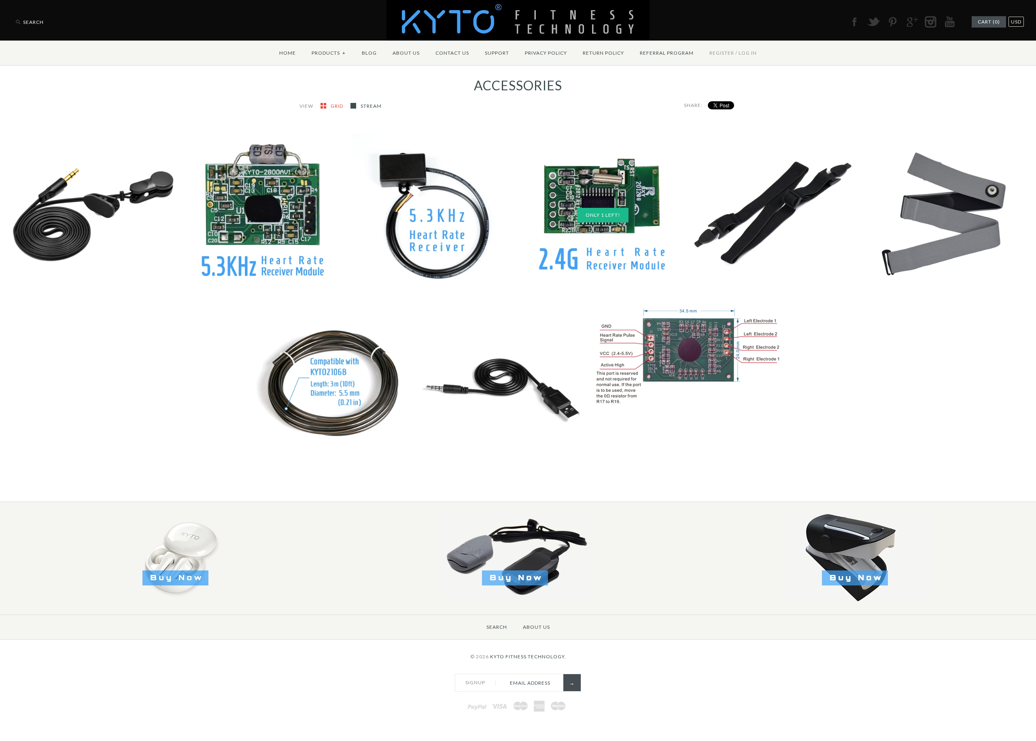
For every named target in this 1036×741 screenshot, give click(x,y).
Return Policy (603, 53)
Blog (369, 53)
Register (721, 53)
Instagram (930, 22)
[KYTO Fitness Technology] (518, 5)
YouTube (949, 22)
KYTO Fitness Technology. (528, 656)
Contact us (452, 53)
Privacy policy (546, 53)
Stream (371, 106)
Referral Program (667, 53)
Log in (748, 53)
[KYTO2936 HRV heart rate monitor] (857, 599)
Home (287, 53)
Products (329, 53)
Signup (475, 682)
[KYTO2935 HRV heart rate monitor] (517, 599)
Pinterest (892, 22)
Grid (337, 106)
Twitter (873, 22)
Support (497, 53)
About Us (406, 53)
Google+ (911, 22)
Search (496, 627)
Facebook (854, 22)
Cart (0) (989, 22)
